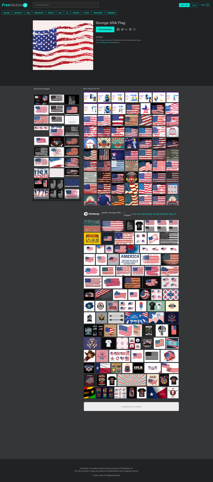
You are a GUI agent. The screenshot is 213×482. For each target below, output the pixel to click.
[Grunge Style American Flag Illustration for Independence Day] (56, 152)
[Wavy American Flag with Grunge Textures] (172, 108)
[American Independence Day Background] (104, 200)
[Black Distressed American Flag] (104, 131)
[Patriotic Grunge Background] (90, 177)
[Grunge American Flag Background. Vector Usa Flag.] (72, 194)
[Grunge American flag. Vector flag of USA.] (72, 162)
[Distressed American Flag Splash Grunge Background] (159, 131)
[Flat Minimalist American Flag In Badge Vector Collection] (172, 188)
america (76, 12)
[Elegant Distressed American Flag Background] (117, 200)
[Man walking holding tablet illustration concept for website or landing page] (172, 97)
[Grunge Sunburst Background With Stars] (131, 166)
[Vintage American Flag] (145, 131)
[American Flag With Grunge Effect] (159, 120)
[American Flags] (154, 238)
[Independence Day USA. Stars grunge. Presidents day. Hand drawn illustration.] (72, 183)
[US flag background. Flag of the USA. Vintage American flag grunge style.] (56, 162)
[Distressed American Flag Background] (131, 120)
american (18, 12)
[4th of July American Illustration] (131, 143)
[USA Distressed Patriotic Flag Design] (41, 152)
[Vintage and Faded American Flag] (90, 120)
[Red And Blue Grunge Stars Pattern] (56, 173)
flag (28, 12)
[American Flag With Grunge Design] (117, 131)
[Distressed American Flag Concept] (172, 177)
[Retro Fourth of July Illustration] (117, 143)
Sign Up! (184, 5)
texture (51, 12)
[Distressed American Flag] (133, 108)
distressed (39, 12)
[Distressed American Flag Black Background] (159, 177)
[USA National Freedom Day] (90, 143)
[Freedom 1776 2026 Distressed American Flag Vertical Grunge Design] (56, 194)
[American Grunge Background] (90, 188)
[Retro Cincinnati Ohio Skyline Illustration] (90, 200)
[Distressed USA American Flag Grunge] (72, 141)
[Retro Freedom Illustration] (104, 143)
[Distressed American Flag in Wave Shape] (90, 154)
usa (59, 12)
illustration (98, 12)
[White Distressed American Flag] (90, 131)
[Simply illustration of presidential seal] (92, 343)
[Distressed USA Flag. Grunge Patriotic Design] (56, 183)
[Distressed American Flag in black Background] (145, 143)
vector (86, 12)
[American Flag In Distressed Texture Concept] (145, 166)
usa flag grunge (144, 213)
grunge (7, 12)
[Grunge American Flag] (104, 120)
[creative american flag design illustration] (100, 249)
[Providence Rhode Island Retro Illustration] (172, 200)
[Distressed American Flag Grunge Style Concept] (159, 154)
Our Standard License (106, 42)
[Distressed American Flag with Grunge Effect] (172, 166)
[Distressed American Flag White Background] (145, 177)
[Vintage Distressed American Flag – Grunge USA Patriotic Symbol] (72, 152)
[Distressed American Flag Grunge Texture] (172, 120)
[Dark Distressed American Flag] (117, 188)
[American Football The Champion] (131, 177)
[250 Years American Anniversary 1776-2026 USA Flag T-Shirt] (56, 141)
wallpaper (111, 12)
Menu (203, 5)
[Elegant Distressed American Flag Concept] (131, 200)
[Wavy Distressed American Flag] (131, 188)
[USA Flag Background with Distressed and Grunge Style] (90, 166)
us (67, 12)
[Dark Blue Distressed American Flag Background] (117, 166)
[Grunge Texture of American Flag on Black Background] (104, 166)
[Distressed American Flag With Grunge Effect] (159, 188)
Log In (194, 5)
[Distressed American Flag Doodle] (145, 188)
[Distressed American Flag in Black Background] (172, 143)
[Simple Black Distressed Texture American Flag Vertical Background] (104, 154)
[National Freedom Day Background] (172, 131)
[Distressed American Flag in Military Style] (172, 154)
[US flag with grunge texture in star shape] (145, 108)
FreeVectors (15, 5)
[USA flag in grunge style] (131, 154)
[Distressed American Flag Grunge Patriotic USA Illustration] (72, 110)
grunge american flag (163, 213)
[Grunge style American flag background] (109, 249)
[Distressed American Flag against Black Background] (158, 108)
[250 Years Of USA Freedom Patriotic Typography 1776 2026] (41, 173)
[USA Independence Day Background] (117, 154)
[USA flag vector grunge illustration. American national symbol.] (41, 141)
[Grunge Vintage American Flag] (131, 131)
